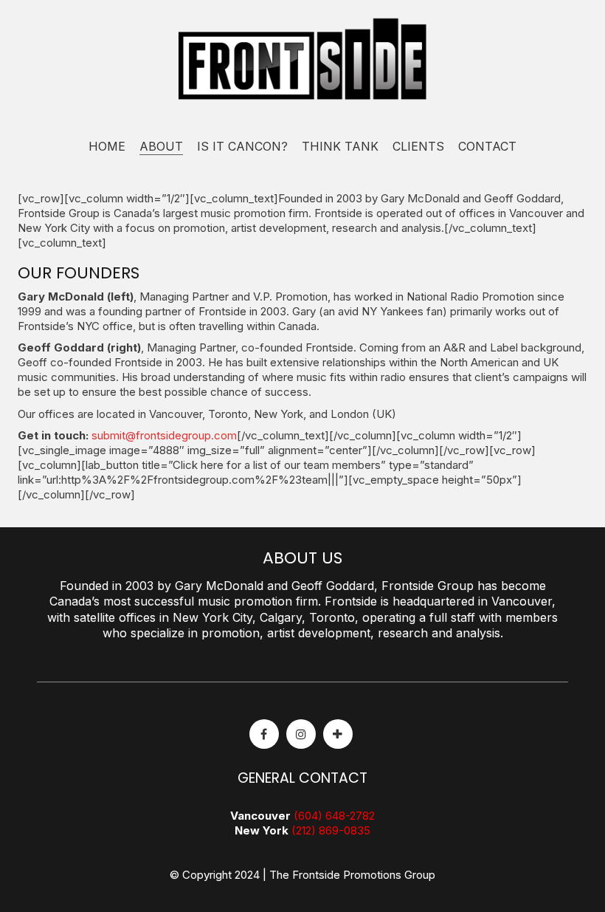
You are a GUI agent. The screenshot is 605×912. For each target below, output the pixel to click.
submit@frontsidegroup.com (164, 435)
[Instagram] (301, 734)
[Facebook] (264, 734)
